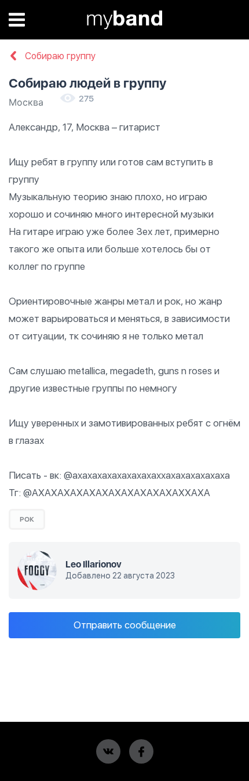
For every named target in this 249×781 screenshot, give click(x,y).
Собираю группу (59, 56)
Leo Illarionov (93, 564)
